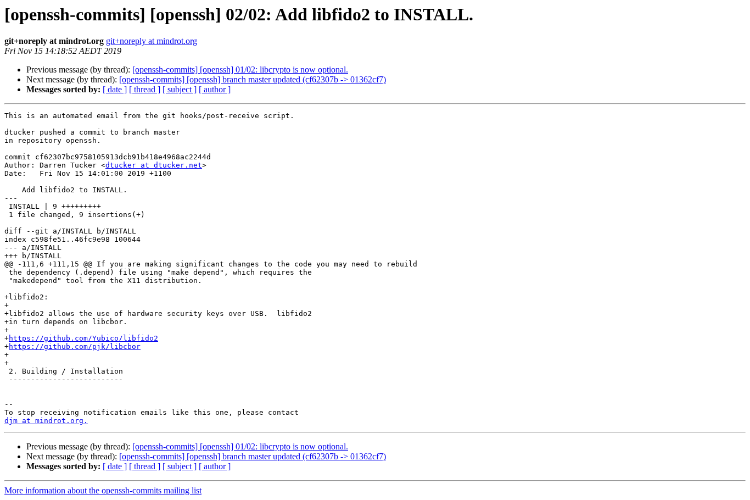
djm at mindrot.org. (46, 420)
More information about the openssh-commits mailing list (103, 490)
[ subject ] (180, 89)
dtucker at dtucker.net (153, 165)
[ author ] (215, 89)
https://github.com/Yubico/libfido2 (83, 338)
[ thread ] (144, 89)
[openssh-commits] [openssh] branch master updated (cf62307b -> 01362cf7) (252, 79)
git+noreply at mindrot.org (151, 41)
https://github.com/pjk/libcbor (75, 346)
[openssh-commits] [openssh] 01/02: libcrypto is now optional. (240, 69)
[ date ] (115, 89)
